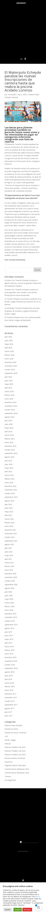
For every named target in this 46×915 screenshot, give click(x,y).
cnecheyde (12, 94)
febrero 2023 (10, 479)
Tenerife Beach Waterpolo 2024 (17, 773)
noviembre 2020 (11, 577)
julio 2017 (8, 712)
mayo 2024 (9, 428)
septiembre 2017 (11, 705)
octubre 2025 (10, 369)
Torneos (8, 776)
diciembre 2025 (10, 362)
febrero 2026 (10, 355)
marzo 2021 (9, 562)
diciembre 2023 (10, 446)
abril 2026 (8, 348)
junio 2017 (9, 716)
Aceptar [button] (17, 909)
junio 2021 (9, 552)
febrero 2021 (10, 566)
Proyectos (8, 762)
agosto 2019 (9, 628)
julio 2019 (8, 632)
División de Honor (11, 729)
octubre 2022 (10, 493)
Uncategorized (10, 780)
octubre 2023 (10, 450)
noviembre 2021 (11, 533)
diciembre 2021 (10, 530)
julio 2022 (8, 504)
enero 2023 (9, 482)
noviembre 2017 (11, 697)
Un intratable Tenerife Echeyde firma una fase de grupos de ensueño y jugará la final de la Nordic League (22, 311)
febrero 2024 (10, 439)
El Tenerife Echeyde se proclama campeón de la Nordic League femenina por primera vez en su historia (23, 302)
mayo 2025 (9, 384)
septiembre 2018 (11, 668)
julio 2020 (8, 592)
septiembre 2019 (11, 624)
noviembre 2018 (11, 661)
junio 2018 (9, 675)
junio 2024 (9, 424)
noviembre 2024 (11, 406)
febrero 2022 (10, 523)
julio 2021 (8, 548)
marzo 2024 (9, 435)
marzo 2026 (9, 351)
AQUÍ (38, 896)
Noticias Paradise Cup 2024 (15, 754)
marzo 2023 (9, 475)
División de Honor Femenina (15, 733)
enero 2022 (9, 526)
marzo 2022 (9, 519)
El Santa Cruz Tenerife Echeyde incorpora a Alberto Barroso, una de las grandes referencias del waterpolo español (23, 283)
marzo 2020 (9, 603)
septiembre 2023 (11, 453)
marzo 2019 (9, 646)
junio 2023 (9, 464)
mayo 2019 (9, 639)
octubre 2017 (10, 701)
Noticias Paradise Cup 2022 (15, 747)
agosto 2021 (9, 544)
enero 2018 (9, 690)
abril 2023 (8, 471)
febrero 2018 (10, 686)
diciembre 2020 (10, 573)
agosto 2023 (9, 457)
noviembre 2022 (11, 490)
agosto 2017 (9, 708)
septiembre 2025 (11, 373)
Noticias (15, 97)
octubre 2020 (10, 581)
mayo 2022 (9, 512)
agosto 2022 (9, 501)
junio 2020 (9, 595)
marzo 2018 (9, 683)
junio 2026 (9, 340)
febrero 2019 (10, 650)
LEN (6, 736)
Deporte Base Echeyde (13, 725)
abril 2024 (8, 431)
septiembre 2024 (11, 413)
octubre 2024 (10, 410)
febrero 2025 (10, 395)
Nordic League (10, 740)
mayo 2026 (9, 344)
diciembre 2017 (10, 694)
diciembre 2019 (10, 614)
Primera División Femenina (15, 758)
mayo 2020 (9, 599)
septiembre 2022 (11, 497)
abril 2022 (8, 515)
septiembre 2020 (11, 584)
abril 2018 (8, 679)
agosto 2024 (9, 417)
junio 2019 (9, 635)
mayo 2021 (9, 555)
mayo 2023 (9, 468)
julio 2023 (8, 461)
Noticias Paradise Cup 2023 (15, 751)
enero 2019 (9, 654)
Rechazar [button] (27, 909)
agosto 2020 (9, 588)
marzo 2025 (9, 391)
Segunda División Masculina (15, 765)
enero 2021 (9, 570)
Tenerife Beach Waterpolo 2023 (17, 769)
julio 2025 (8, 377)
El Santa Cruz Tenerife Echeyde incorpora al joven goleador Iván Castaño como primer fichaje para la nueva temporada (21, 292)
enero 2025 (9, 399)
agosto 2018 (9, 672)
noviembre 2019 (11, 617)
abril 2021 (8, 559)
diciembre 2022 (10, 486)
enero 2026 (9, 359)
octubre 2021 (10, 537)
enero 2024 (9, 442)
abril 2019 (8, 643)
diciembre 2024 (10, 402)
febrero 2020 (10, 606)
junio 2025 (9, 380)
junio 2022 (9, 508)
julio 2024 (8, 420)
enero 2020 (9, 610)
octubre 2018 (10, 665)
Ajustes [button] (7, 909)
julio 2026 (8, 337)
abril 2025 (8, 388)
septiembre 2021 (11, 541)
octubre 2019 (10, 621)
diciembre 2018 (10, 657)
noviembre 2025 (11, 366)
